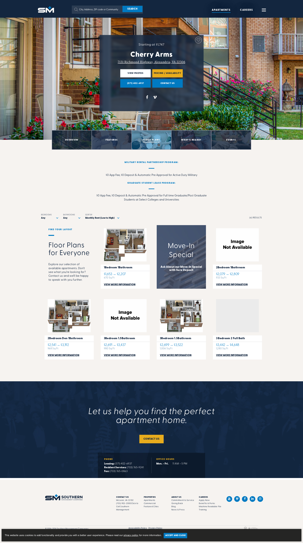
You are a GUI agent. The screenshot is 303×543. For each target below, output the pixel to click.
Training (203, 510)
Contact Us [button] (163, 85)
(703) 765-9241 (135, 467)
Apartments (221, 10)
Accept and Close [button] (175, 535)
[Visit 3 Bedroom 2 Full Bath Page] (237, 328)
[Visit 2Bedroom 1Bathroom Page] (237, 257)
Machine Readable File (210, 507)
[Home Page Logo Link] (46, 9)
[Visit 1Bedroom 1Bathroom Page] (125, 257)
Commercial (150, 503)
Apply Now (204, 500)
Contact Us (151, 439)
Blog (173, 507)
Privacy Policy (155, 528)
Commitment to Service (182, 500)
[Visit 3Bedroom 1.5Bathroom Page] (125, 328)
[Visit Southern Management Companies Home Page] (64, 497)
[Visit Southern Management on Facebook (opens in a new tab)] (245, 499)
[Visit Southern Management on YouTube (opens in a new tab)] (229, 499)
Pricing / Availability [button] (166, 74)
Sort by (88, 215)
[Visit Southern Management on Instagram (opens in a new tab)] (260, 499)
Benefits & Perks (207, 503)
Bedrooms (46, 215)
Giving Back (177, 503)
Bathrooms (69, 215)
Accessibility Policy (137, 528)
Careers (246, 10)
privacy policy (131, 535)
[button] (76, 9)
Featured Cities (151, 507)
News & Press (178, 510)
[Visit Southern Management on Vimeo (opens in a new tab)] (237, 499)
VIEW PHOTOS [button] (131, 74)
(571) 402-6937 (123, 464)
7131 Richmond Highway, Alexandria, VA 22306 (151, 62)
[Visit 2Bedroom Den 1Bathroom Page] (69, 328)
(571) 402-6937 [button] (132, 85)
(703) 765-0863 (119, 471)
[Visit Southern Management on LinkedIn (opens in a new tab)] (252, 499)
